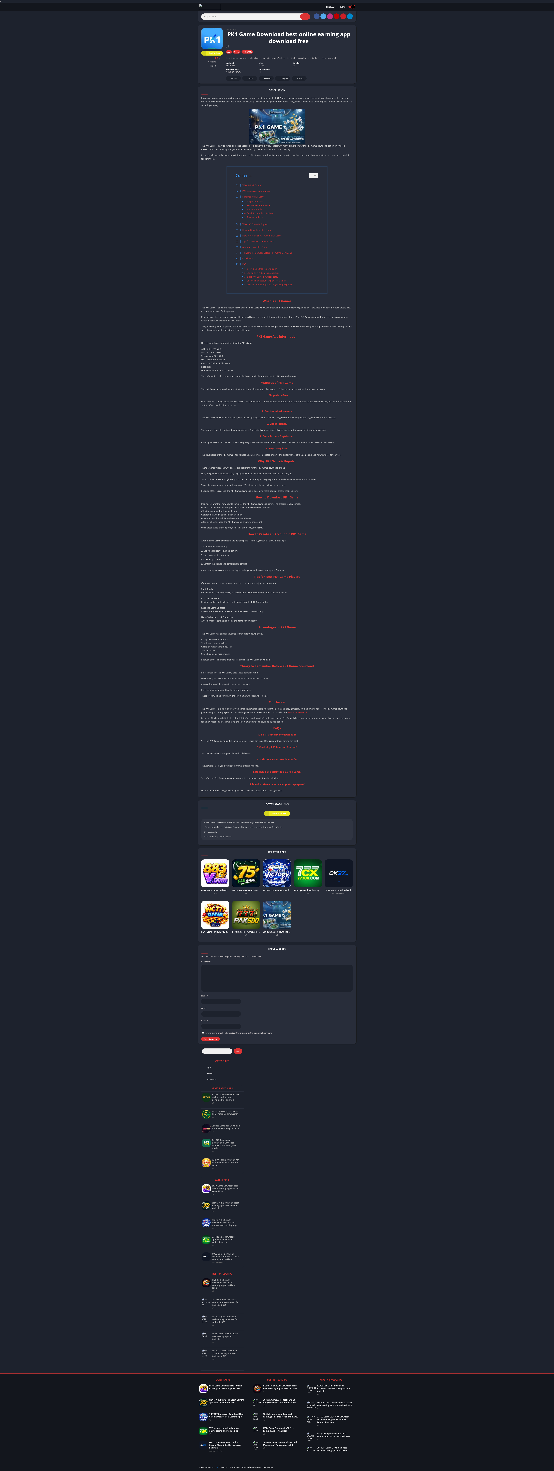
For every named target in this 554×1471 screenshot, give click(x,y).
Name (204, 995)
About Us (210, 1467)
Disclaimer (234, 1467)
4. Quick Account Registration (258, 213)
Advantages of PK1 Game (254, 247)
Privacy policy (267, 1467)
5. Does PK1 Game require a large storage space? (268, 284)
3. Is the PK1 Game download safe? (261, 276)
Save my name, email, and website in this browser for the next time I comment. (238, 1033)
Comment (206, 961)
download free (279, 813)
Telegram (284, 78)
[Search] (305, 16)
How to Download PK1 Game (256, 230)
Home (228, 29)
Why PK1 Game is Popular (255, 224)
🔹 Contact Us (222, 1467)
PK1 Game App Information (256, 190)
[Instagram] (330, 16)
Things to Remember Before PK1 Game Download (267, 252)
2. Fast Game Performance (257, 205)
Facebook (234, 78)
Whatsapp (300, 78)
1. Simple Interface (253, 201)
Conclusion (247, 258)
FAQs (245, 264)
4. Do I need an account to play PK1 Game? (265, 280)
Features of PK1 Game (253, 196)
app (234, 29)
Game (236, 52)
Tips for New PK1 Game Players (258, 241)
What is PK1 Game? (252, 185)
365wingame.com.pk (297, 712)
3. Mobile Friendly (253, 209)
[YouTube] (336, 16)
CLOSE (314, 175)
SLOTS (342, 7)
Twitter (250, 78)
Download (214, 53)
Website (204, 1020)
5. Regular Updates (253, 217)
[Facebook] (317, 16)
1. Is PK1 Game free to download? (260, 268)
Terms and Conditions (250, 1467)
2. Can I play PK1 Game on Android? (261, 273)
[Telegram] (350, 16)
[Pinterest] (343, 16)
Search (238, 1051)
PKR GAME (330, 7)
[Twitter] (323, 16)
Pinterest (267, 78)
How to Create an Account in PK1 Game (261, 235)
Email (204, 1008)
